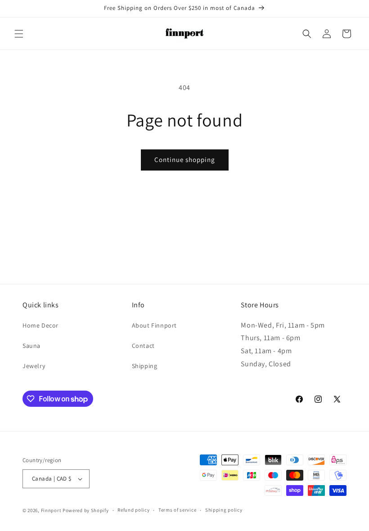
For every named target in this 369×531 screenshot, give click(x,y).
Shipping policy (224, 510)
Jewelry (33, 366)
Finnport (51, 510)
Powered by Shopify (86, 510)
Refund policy (133, 510)
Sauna (31, 346)
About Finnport (154, 325)
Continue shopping (184, 159)
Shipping (145, 366)
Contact (143, 346)
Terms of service (177, 510)
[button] (19, 34)
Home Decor (40, 325)
